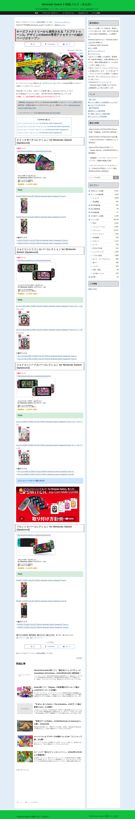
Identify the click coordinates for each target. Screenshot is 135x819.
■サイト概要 (92, 48)
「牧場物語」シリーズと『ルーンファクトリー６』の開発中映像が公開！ (103, 159)
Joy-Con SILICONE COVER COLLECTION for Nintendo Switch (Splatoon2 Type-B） (47, 359)
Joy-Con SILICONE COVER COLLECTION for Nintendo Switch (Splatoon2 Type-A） (47, 356)
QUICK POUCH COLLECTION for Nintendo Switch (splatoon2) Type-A (41, 196)
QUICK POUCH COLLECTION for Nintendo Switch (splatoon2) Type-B (41, 217)
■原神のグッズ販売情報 (96, 111)
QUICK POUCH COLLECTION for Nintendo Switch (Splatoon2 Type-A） (43, 240)
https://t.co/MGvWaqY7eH (27, 108)
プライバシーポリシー (62, 22)
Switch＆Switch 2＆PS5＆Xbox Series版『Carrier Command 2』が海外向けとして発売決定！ (103, 139)
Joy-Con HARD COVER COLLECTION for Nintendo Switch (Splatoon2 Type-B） (46, 474)
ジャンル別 (51, 635)
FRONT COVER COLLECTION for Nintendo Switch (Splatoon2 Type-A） (43, 624)
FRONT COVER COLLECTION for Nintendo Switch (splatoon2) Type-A (41, 580)
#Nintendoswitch (74, 105)
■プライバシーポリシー (96, 51)
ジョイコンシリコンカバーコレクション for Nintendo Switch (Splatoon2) (44, 126)
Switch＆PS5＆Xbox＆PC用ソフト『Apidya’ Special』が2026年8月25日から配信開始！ (103, 150)
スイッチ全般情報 (23, 635)
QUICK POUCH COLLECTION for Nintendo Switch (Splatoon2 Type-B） (43, 243)
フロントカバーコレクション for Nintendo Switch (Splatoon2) (40, 133)
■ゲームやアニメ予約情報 (97, 116)
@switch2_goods (37, 25)
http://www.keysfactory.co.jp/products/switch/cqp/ (34, 151)
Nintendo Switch (68, 635)
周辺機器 (33, 635)
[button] (116, 177)
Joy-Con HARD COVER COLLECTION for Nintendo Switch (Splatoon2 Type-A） (46, 471)
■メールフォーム (94, 54)
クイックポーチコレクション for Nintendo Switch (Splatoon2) (40, 123)
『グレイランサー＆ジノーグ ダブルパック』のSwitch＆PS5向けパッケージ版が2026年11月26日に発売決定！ (103, 168)
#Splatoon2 (30, 102)
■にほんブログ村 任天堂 (96, 105)
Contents (41, 119)
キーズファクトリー (37, 638)
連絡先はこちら (60, 25)
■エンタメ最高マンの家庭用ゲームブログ (103, 102)
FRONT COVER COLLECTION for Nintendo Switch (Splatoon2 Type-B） (43, 627)
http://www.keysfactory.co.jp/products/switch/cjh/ (34, 376)
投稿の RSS (92, 289)
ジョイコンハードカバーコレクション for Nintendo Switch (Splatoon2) (43, 129)
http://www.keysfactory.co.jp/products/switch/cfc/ (34, 535)
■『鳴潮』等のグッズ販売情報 (99, 114)
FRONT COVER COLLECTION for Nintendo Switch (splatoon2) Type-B (41, 601)
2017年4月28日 (55, 113)
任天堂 (59, 635)
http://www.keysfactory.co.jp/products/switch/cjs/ (34, 260)
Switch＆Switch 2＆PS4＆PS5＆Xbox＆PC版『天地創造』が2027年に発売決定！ (103, 130)
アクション (42, 635)
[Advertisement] (49, 785)
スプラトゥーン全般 (23, 638)
